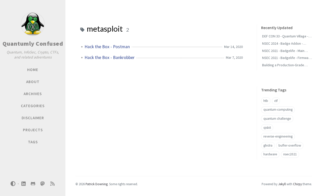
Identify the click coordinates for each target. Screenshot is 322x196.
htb (265, 101)
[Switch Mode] (13, 183)
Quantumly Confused (33, 43)
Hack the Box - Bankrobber (110, 57)
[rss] (52, 183)
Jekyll (282, 184)
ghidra (267, 145)
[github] (33, 183)
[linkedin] (23, 183)
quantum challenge (277, 118)
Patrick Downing (97, 184)
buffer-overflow (289, 145)
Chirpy (297, 184)
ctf (276, 101)
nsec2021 (290, 154)
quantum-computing (278, 109)
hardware (270, 154)
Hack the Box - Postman (107, 46)
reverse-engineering (278, 136)
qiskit (267, 127)
